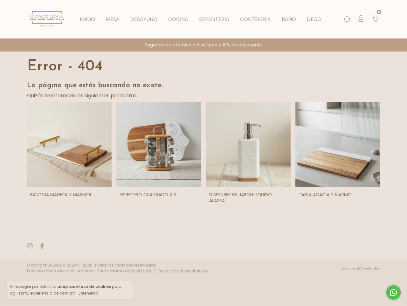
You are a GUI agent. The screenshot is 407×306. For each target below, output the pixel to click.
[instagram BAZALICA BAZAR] (30, 246)
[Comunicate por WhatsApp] (393, 292)
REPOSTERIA (214, 19)
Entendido (88, 293)
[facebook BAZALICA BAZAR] (42, 246)
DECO (314, 19)
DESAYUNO (143, 19)
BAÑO (289, 19)
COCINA (178, 19)
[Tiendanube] (360, 269)
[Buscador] (347, 19)
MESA (113, 19)
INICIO (87, 19)
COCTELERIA (255, 19)
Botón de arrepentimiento (183, 271)
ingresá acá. (139, 271)
